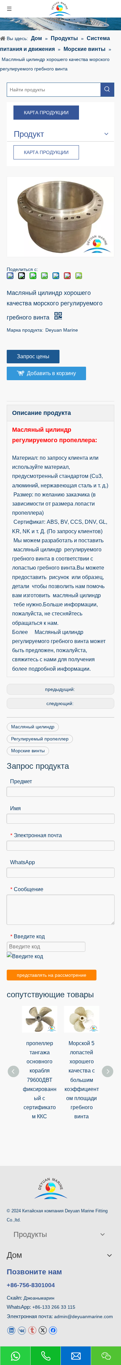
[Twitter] (42, 1330)
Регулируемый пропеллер (40, 738)
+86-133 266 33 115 (53, 1307)
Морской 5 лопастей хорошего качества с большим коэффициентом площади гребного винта (82, 1080)
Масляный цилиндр (32, 726)
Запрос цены (33, 356)
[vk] (21, 1330)
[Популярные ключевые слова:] (107, 89)
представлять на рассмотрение (51, 975)
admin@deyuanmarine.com (83, 1316)
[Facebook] (53, 1330)
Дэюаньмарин (39, 1298)
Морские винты (28, 750)
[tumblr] (32, 1330)
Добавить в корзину (51, 373)
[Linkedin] (11, 1330)
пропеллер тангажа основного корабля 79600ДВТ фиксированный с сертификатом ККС (39, 1080)
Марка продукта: (25, 330)
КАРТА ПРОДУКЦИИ (46, 112)
